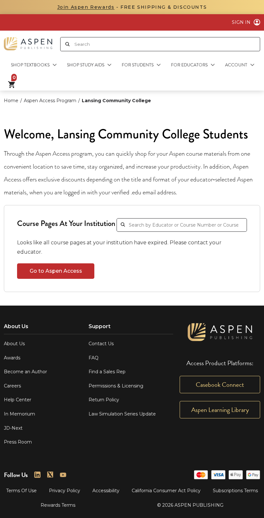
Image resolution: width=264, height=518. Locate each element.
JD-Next (13, 428)
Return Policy (104, 400)
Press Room (18, 442)
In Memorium (19, 414)
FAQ (94, 358)
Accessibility (105, 491)
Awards (12, 358)
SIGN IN (241, 22)
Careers (12, 386)
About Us (14, 344)
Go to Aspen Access (56, 271)
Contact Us (101, 344)
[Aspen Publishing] (28, 41)
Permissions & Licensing (116, 386)
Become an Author (25, 372)
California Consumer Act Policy (166, 491)
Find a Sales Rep (107, 372)
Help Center (17, 400)
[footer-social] (37, 475)
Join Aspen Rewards (86, 7)
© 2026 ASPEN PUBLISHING (190, 505)
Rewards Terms (58, 505)
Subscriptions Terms (235, 491)
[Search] (67, 44)
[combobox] (167, 44)
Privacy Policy (64, 491)
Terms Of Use (21, 491)
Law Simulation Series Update (122, 414)
